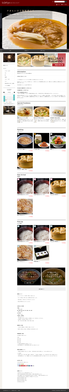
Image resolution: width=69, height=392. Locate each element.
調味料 (6, 77)
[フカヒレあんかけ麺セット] (25, 140)
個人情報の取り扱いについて (6, 390)
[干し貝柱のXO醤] (41, 140)
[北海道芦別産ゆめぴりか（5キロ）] (25, 186)
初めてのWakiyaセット (21, 215)
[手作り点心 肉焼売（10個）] (25, 160)
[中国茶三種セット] (41, 252)
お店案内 (19, 390)
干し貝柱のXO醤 (36, 149)
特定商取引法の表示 (14, 390)
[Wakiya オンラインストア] (10, 3)
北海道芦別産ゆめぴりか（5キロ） (23, 194)
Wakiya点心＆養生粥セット (55, 194)
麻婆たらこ (52, 149)
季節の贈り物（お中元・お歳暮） (10, 83)
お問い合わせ (42, 50)
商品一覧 (4, 68)
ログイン (58, 4)
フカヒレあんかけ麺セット (21, 149)
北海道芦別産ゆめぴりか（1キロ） (39, 194)
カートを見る (65, 4)
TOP (10, 50)
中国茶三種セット (37, 261)
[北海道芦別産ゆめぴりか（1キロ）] (41, 186)
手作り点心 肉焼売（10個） (22, 169)
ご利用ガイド (26, 50)
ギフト (6, 81)
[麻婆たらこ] (58, 140)
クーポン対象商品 (7, 85)
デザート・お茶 (7, 79)
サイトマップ (58, 50)
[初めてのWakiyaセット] (25, 206)
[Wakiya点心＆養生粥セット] (58, 186)
